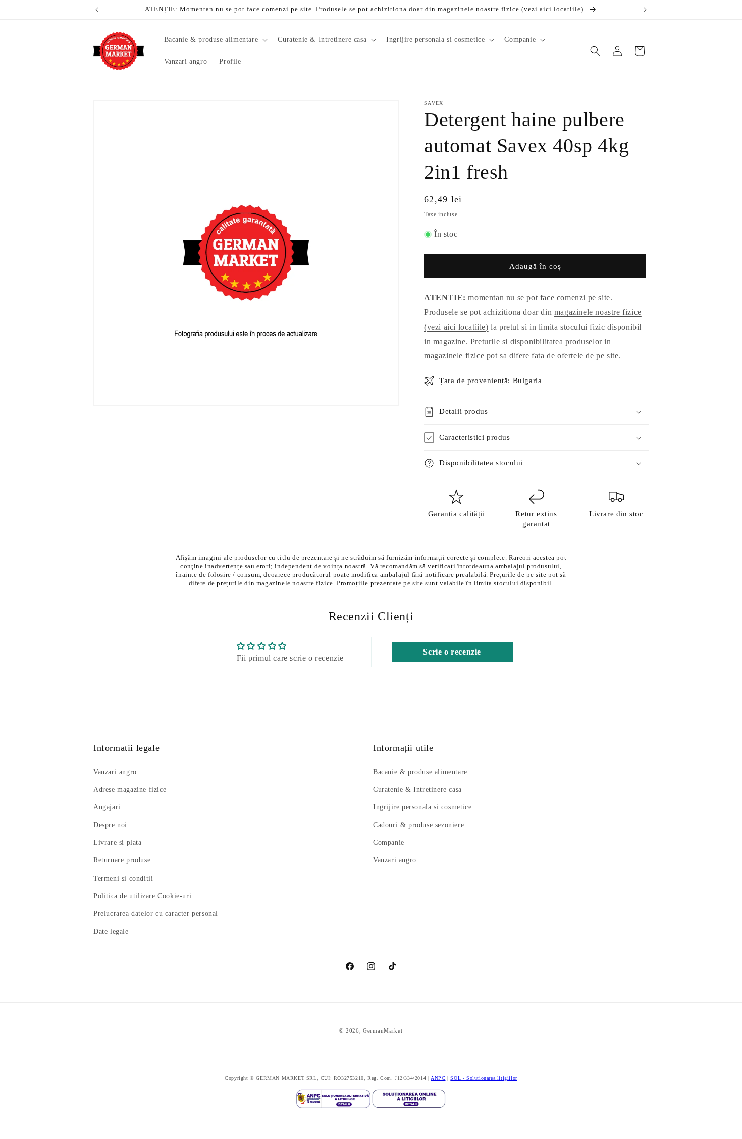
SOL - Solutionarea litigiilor (483, 1078)
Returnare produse (121, 860)
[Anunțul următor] (645, 9)
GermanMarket (382, 1030)
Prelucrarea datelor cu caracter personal (155, 913)
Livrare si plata (117, 843)
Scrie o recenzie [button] (452, 651)
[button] (215, 39)
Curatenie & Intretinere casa (417, 789)
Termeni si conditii (123, 878)
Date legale (111, 932)
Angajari (107, 807)
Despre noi (110, 825)
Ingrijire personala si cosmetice (422, 807)
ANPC (438, 1078)
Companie (388, 843)
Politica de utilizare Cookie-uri (142, 896)
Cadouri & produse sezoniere (418, 825)
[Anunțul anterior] (97, 9)
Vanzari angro (115, 772)
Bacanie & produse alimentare (420, 772)
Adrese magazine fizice (129, 789)
